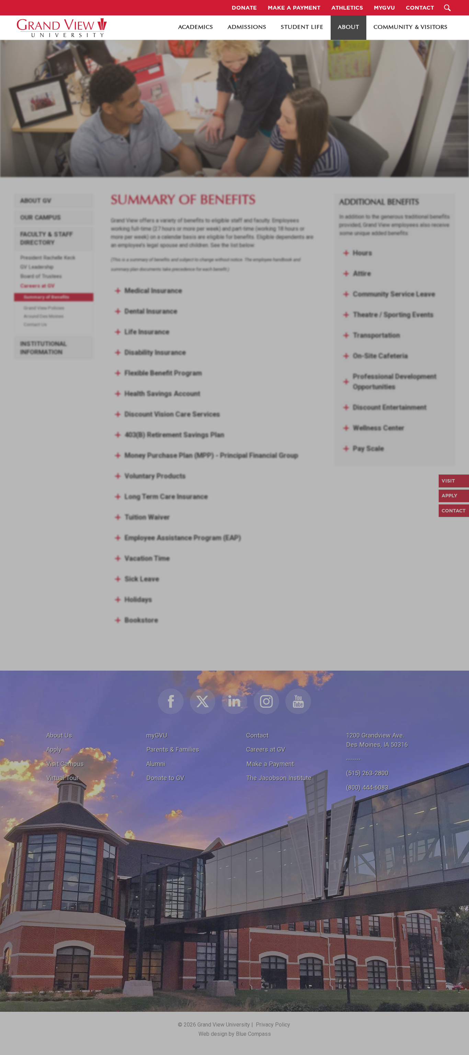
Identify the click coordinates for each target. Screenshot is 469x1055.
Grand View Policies (44, 308)
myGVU (156, 735)
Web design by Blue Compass (234, 1034)
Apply (53, 749)
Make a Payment (270, 763)
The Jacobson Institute (278, 777)
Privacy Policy (273, 1024)
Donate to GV (165, 777)
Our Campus (40, 217)
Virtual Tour (62, 777)
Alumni (155, 763)
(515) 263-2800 (367, 773)
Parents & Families (172, 749)
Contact (257, 735)
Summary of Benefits (46, 297)
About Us (59, 735)
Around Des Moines (44, 316)
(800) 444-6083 (367, 787)
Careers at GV (37, 286)
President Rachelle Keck (47, 258)
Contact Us (35, 324)
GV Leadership (37, 267)
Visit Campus (65, 763)
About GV (35, 201)
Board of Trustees (41, 276)
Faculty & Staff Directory (46, 238)
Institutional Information (43, 348)
